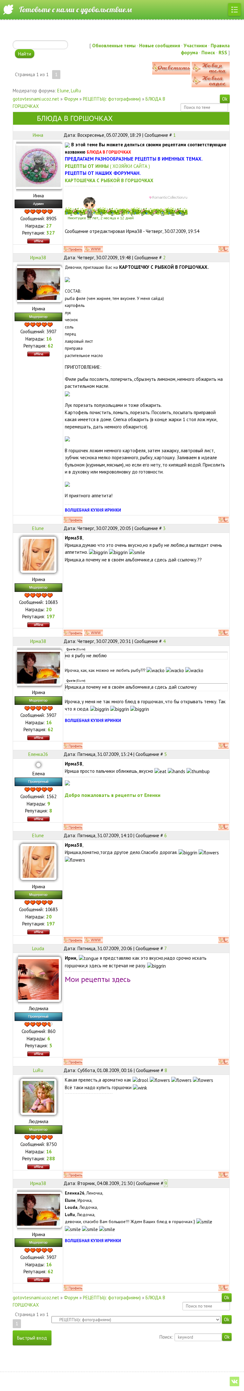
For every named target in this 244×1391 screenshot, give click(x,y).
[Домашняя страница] (93, 249)
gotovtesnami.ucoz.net (36, 99)
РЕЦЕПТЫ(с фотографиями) (112, 99)
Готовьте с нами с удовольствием (75, 9)
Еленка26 (38, 754)
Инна (38, 135)
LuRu (76, 91)
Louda (38, 948)
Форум (71, 99)
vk (234, 1381)
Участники (195, 46)
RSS (223, 53)
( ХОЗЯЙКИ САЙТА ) (107, 166)
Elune (63, 91)
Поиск (208, 53)
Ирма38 (38, 258)
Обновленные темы (114, 46)
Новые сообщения (159, 46)
